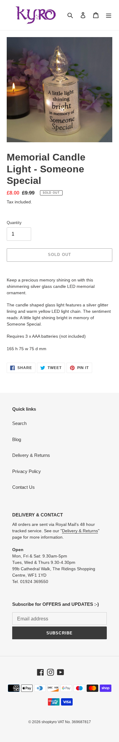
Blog (16, 439)
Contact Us (23, 487)
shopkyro (49, 722)
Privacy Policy (26, 471)
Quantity (14, 222)
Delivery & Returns (31, 455)
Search (19, 423)
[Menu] (108, 15)
